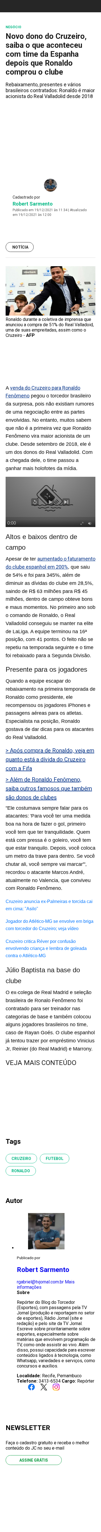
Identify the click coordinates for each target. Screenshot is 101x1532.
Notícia (20, 247)
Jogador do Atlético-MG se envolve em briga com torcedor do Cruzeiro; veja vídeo (49, 925)
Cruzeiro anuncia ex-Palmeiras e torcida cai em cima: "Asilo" (49, 905)
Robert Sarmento (33, 204)
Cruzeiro (21, 1158)
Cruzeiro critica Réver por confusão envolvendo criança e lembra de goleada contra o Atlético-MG (46, 948)
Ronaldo (21, 1171)
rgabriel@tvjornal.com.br (40, 1282)
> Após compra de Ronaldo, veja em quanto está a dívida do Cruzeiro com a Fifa (50, 759)
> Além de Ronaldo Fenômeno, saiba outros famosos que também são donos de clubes (49, 788)
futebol (54, 1158)
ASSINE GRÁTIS (33, 1460)
